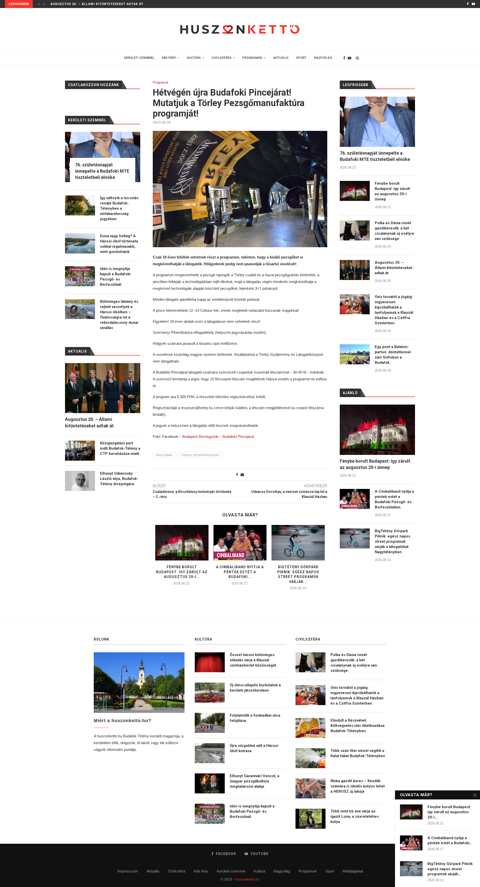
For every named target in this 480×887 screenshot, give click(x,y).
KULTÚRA (194, 58)
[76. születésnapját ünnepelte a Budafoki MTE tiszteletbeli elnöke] (377, 122)
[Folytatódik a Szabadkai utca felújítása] (210, 723)
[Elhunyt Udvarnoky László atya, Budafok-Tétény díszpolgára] (80, 481)
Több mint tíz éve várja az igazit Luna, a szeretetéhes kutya (354, 816)
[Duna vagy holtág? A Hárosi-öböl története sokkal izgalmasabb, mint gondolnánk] (80, 243)
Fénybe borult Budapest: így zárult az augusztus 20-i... (182, 572)
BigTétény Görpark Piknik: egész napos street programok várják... (451, 868)
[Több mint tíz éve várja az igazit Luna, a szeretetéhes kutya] (311, 819)
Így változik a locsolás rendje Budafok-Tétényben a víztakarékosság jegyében (119, 208)
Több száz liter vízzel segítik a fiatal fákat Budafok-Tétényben (357, 753)
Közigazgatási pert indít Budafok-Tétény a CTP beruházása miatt (120, 448)
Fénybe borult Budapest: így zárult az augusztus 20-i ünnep (392, 191)
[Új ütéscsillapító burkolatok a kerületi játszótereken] (210, 693)
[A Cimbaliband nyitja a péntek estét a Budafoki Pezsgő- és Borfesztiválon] (240, 542)
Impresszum (127, 871)
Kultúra (259, 871)
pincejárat (164, 455)
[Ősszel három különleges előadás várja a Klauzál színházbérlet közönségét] (210, 662)
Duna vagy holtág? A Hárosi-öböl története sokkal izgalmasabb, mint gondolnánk (119, 244)
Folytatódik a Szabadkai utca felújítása (255, 718)
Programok (160, 82)
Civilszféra (176, 871)
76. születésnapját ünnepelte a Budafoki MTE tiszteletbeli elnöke (375, 156)
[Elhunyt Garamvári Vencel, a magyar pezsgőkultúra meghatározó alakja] (210, 783)
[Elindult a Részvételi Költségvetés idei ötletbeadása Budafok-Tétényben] (311, 728)
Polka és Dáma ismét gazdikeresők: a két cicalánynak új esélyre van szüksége (394, 231)
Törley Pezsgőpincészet (200, 455)
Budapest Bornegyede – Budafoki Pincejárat (218, 436)
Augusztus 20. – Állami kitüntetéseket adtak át (97, 4)
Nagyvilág (282, 871)
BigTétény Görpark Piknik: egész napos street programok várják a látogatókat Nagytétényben (392, 541)
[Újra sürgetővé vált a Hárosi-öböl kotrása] (210, 753)
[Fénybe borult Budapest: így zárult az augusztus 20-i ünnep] (181, 542)
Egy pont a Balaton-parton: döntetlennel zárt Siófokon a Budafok (393, 355)
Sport (329, 871)
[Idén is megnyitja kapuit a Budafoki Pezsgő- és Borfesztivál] (80, 276)
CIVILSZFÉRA (222, 58)
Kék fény (201, 871)
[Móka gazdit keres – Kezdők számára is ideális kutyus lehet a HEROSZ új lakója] (311, 788)
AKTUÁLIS (280, 58)
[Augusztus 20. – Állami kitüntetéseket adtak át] (355, 270)
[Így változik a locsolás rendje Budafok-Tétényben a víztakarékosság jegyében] (80, 205)
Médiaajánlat (352, 871)
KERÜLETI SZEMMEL (139, 58)
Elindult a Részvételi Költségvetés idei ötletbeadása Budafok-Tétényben (357, 725)
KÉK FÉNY (169, 58)
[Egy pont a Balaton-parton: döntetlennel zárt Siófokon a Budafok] (355, 354)
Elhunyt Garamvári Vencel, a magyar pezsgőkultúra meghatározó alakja (254, 781)
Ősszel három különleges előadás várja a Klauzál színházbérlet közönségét (253, 660)
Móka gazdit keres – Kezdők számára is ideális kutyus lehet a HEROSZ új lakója (357, 786)
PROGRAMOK (252, 58)
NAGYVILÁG (323, 58)
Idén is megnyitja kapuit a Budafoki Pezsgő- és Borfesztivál (115, 276)
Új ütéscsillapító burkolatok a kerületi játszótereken (255, 688)
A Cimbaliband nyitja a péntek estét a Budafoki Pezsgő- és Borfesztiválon (394, 499)
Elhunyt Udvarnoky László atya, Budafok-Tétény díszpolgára (119, 478)
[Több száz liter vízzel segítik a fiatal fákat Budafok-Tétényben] (311, 758)
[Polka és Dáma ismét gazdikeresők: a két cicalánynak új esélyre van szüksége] (355, 230)
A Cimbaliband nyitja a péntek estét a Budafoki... (240, 572)
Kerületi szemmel (231, 871)
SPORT (301, 58)
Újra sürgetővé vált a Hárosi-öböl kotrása (254, 748)
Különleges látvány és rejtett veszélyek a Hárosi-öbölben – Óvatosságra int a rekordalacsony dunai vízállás (119, 314)
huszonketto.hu (247, 879)
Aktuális (153, 871)
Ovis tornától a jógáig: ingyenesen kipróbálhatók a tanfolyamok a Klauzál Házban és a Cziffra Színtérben (394, 309)
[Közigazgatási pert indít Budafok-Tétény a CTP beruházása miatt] (80, 451)
